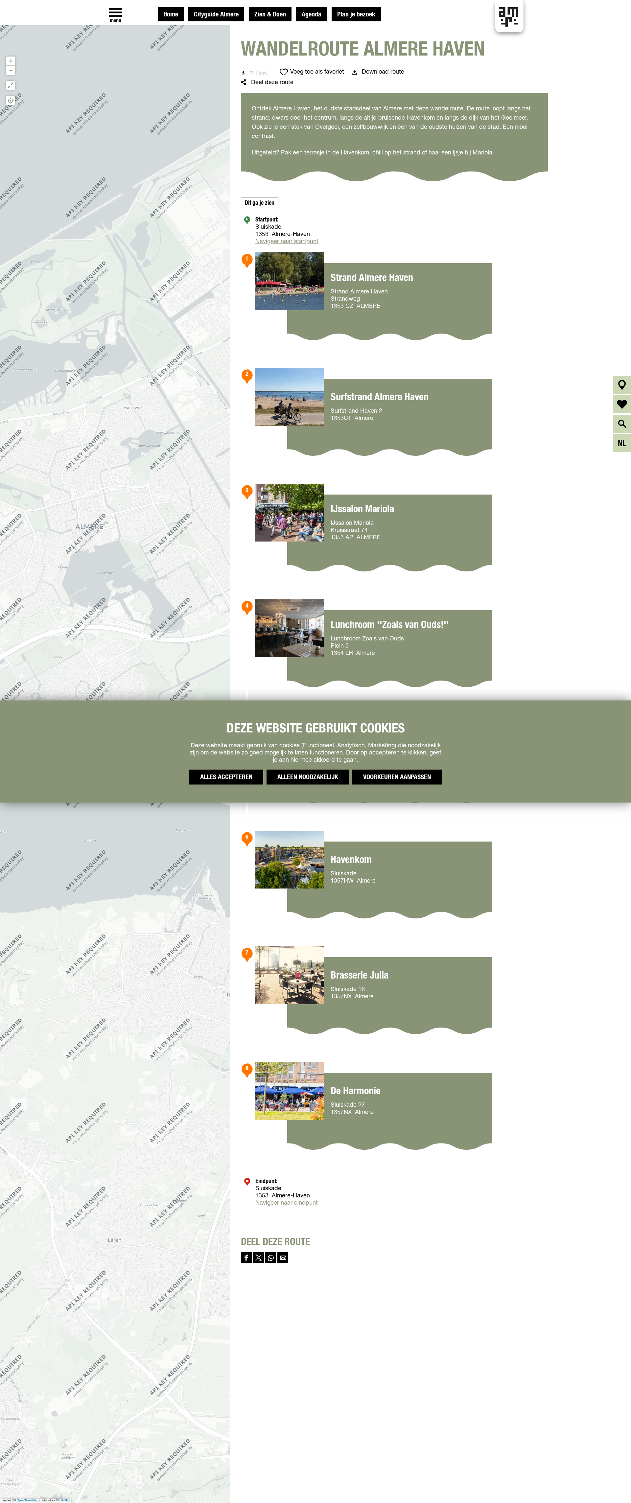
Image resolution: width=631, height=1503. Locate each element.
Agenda (311, 14)
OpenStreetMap (27, 1500)
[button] (10, 61)
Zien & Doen (270, 14)
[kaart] (622, 385)
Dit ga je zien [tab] (259, 203)
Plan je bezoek (356, 14)
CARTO (64, 1500)
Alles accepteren (226, 777)
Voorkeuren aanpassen (397, 777)
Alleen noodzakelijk (307, 777)
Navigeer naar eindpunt (286, 1203)
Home (170, 14)
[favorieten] (622, 404)
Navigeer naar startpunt (286, 241)
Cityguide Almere (216, 14)
